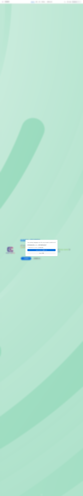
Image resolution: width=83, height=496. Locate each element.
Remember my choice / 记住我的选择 (36, 247)
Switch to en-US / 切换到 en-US (41, 250)
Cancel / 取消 (41, 253)
